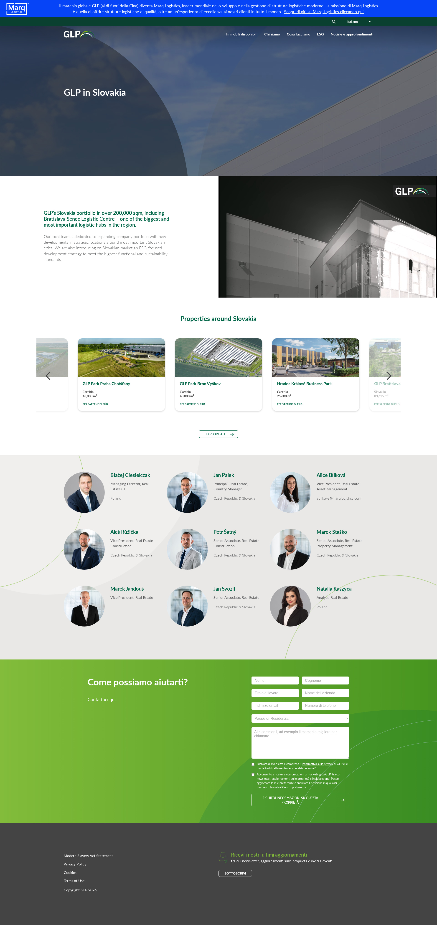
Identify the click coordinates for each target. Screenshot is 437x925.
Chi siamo (272, 34)
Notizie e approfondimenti (352, 34)
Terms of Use (74, 880)
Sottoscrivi (235, 873)
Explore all (216, 434)
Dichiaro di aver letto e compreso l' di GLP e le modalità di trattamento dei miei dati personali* (302, 766)
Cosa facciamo (298, 34)
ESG (320, 34)
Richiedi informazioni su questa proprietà (290, 800)
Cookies (70, 872)
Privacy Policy (75, 864)
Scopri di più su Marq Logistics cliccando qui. (324, 11)
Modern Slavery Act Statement (88, 855)
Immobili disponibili (241, 34)
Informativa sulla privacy (317, 764)
